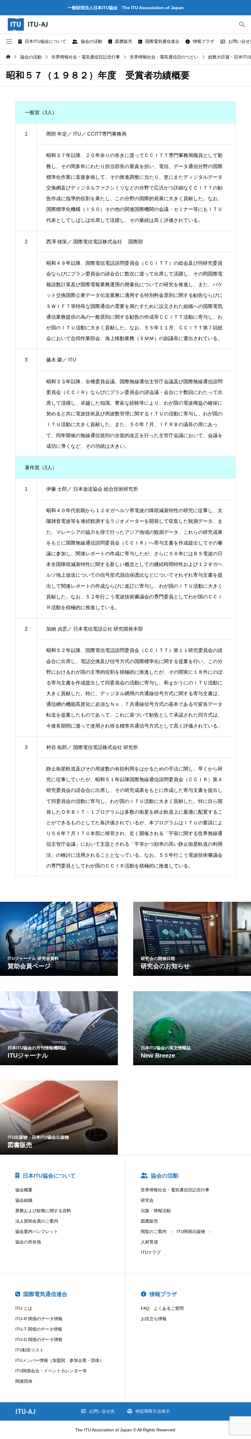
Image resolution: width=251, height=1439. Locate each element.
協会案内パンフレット (36, 1231)
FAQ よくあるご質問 (162, 1308)
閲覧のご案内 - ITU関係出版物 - (176, 1231)
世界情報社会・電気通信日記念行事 (175, 1189)
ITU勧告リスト (29, 1349)
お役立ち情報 (154, 1318)
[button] (9, 41)
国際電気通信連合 (162, 41)
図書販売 (123, 41)
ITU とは (23, 1308)
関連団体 (23, 1381)
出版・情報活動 (156, 1210)
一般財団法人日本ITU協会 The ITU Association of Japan (126, 7)
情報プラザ (203, 41)
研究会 (147, 1200)
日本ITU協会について (45, 41)
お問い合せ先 (102, 1411)
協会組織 (23, 1200)
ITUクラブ (151, 1252)
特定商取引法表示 (153, 1411)
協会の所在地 (28, 1241)
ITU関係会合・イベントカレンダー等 (51, 1370)
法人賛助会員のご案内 (36, 1221)
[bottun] (242, 25)
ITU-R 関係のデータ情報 (38, 1318)
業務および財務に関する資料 (43, 1210)
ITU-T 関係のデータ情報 (38, 1329)
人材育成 (149, 1241)
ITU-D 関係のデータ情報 (38, 1339)
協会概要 (23, 1189)
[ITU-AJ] (33, 24)
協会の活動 (91, 41)
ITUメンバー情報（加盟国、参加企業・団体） (59, 1360)
